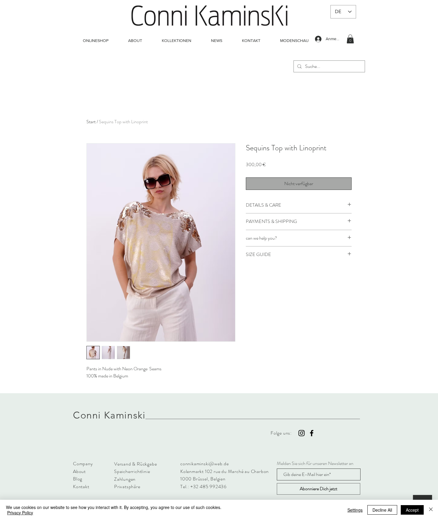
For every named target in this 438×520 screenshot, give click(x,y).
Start (91, 121)
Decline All (382, 510)
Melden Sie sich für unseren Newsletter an (315, 463)
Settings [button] (355, 510)
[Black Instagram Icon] (301, 433)
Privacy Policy (20, 513)
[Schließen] (430, 510)
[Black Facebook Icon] (311, 433)
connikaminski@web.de (204, 463)
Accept (412, 510)
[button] (350, 39)
